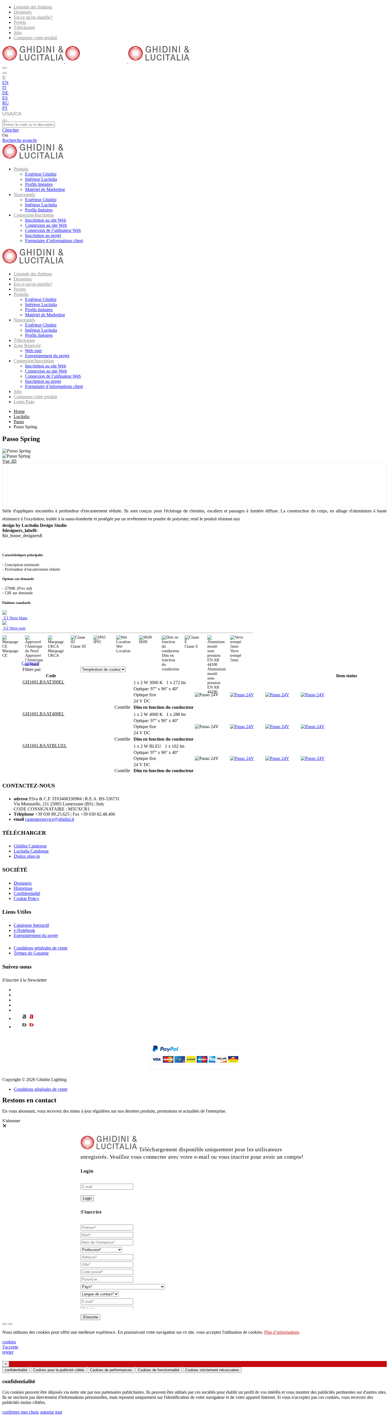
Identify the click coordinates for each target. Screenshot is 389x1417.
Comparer (31, 663)
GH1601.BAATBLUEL (44, 745)
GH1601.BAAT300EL (43, 682)
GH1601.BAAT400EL (43, 713)
